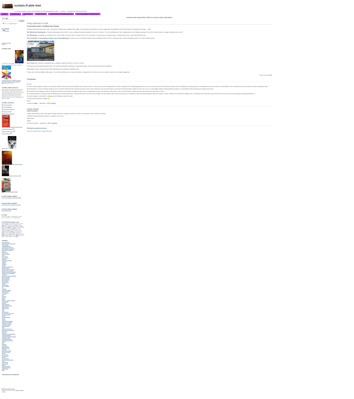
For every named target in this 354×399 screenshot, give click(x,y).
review (6, 223)
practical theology (5, 326)
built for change (5, 257)
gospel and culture (6, 291)
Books (3, 255)
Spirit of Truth (5, 148)
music (3, 309)
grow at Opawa (5, 292)
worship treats (5, 368)
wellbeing (4, 365)
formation (4, 283)
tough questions (5, 358)
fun (2, 287)
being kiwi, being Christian (7, 250)
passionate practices (6, 314)
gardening (4, 288)
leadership (4, 296)
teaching (4, 353)
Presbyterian (4, 331)
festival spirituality (5, 278)
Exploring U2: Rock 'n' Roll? (15, 175)
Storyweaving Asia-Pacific (9, 109)
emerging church (5, 268)
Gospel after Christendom (9, 113)
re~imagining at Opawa (7, 339)
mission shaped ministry (7, 305)
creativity (4, 265)
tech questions (5, 354)
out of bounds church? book (8, 313)
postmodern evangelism (7, 322)
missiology (4, 303)
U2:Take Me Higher (8, 105)
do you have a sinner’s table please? (161, 17)
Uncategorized (5, 362)
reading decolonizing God (7, 340)
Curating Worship (14, 191)
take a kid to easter (6, 352)
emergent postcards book (7, 266)
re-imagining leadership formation (9, 336)
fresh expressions (5, 286)
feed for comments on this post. (37, 128)
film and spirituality (6, 279)
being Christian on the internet (8, 248)
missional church (5, 306)
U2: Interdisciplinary (8, 107)
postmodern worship (6, 325)
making (3, 299)
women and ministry (6, 366)
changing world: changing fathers (136, 17)
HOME (4, 14)
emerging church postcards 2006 (9, 272)
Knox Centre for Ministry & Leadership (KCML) (11, 197)
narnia (3, 310)
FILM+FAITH (40, 14)
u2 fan (3, 361)
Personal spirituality (6, 317)
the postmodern (5, 356)
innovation (4, 294)
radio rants (4, 332)
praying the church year (7, 328)
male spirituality (5, 301)
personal (4, 316)
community (4, 261)
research (4, 341)
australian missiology (6, 246)
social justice (4, 345)
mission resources (5, 304)
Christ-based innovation (7, 260)
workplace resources (6, 367)
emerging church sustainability (8, 273)
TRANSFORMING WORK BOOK (88, 14)
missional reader (5, 308)
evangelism (4, 274)
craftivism (4, 263)
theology (4, 357)
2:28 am (53, 103)
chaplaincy (4, 259)
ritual (3, 343)
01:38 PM (270, 75)
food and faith (5, 281)
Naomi (35, 103)
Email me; (7, 30)
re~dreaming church (6, 337)
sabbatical (4, 344)
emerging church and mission (8, 269)
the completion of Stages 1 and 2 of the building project (55, 38)
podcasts (4, 319)
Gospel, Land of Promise (7, 129)
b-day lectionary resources (7, 247)
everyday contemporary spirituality (9, 275)
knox (3, 295)
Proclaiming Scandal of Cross (16, 127)
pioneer (3, 318)
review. (3, 233)
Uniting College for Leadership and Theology (11, 204)
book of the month (6, 254)
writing (3, 370)
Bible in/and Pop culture (17, 164)
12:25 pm (54, 123)
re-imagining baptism (6, 335)
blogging (4, 251)
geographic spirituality (6, 290)
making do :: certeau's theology (8, 300)
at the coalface (5, 244)
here (13, 63)
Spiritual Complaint (8, 111)
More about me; (5, 43)
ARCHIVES (28, 14)
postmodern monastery (7, 323)
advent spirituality (5, 242)
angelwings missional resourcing (8, 243)
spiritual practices (5, 347)
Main (148, 17)
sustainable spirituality (6, 350)
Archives (3, 44)
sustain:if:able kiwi (27, 5)
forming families (5, 285)
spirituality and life (5, 348)
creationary (4, 264)
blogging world (5, 252)
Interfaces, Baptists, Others (7, 131)
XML (10, 43)
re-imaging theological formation (8, 334)
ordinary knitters (5, 312)
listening (3, 297)
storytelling (4, 349)
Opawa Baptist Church (6, 210)
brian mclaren (5, 256)
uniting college (5, 363)
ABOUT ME (15, 14)
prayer (3, 327)
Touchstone (12, 222)
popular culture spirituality (7, 321)
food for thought (5, 282)
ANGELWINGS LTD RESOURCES (61, 14)
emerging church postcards (7, 270)
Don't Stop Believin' (6, 133)
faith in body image (6, 277)
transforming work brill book (7, 359)
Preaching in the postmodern (8, 330)
